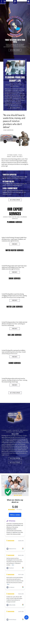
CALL (1, 2)
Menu (15, 3)
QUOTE (28, 2)
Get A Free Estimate (15, 50)
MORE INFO (14, 244)
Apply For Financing (15, 458)
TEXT (4, 2)
